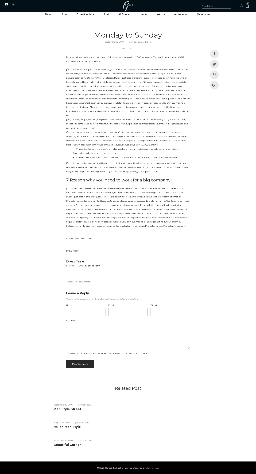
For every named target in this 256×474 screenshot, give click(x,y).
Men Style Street (67, 409)
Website (154, 305)
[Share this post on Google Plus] (214, 85)
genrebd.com (134, 41)
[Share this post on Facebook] (214, 54)
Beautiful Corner (67, 445)
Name (70, 305)
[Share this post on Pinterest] (214, 74)
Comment (72, 320)
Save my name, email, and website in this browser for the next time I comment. (109, 353)
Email (112, 305)
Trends (148, 41)
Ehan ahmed (152, 468)
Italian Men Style (67, 427)
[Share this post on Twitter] (214, 64)
